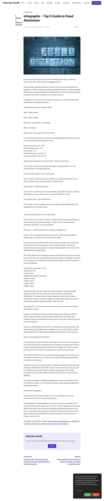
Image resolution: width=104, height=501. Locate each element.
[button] (78, 27)
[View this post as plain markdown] (76, 27)
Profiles (36, 3)
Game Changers (76, 3)
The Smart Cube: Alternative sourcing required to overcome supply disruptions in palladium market (37, 462)
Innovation (87, 3)
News (42, 3)
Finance (29, 3)
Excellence (96, 3)
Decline (96, 494)
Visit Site (52, 446)
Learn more (78, 490)
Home (23, 3)
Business (57, 3)
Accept (88, 494)
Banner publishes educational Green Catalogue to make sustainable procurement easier (68, 462)
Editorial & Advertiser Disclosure (18, 21)
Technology (28, 12)
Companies (66, 3)
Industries (49, 3)
